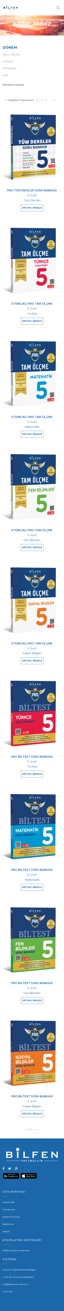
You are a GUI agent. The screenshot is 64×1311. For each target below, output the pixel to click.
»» (55, 100)
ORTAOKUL (10, 68)
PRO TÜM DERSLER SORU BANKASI (32, 190)
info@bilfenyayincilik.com (15, 1284)
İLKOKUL (8, 61)
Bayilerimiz (8, 1224)
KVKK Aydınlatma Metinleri (16, 1250)
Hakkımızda (9, 1202)
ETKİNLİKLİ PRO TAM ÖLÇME (32, 303)
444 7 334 (8, 1291)
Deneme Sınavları (11, 1217)
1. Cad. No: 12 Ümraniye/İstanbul (18, 1277)
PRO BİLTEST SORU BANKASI (32, 756)
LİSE (5, 75)
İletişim (6, 1231)
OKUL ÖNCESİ (11, 54)
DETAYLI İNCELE (32, 207)
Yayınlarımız (9, 1209)
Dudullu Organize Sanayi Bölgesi (19, 1269)
